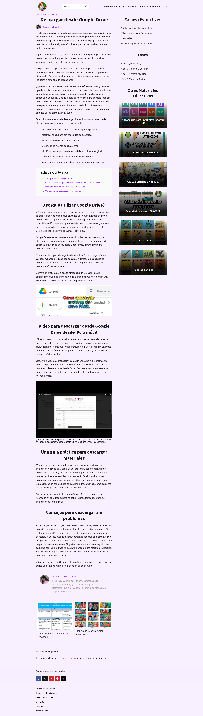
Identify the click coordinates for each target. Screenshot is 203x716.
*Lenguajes (126, 38)
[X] (45, 678)
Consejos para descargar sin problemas (63, 191)
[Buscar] (86, 6)
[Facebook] (38, 678)
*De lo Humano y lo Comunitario (136, 28)
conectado (69, 658)
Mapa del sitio (42, 711)
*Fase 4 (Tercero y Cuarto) (134, 74)
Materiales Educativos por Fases (119, 6)
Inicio (166, 6)
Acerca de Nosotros (44, 697)
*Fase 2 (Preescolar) (131, 63)
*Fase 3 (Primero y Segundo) (135, 69)
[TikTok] (63, 678)
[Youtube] (51, 678)
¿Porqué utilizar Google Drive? (59, 178)
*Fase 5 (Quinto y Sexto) (133, 79)
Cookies (39, 706)
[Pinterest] (57, 678)
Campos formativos (149, 6)
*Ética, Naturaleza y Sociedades (136, 33)
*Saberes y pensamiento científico (137, 43)
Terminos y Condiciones (46, 693)
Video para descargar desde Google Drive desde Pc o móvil (72, 182)
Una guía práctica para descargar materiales (65, 187)
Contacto (40, 702)
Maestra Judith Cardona (51, 27)
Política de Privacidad (45, 688)
